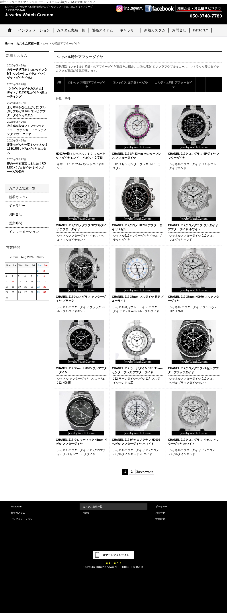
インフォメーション (24, 232)
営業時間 (15, 223)
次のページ (144, 471)
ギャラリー (17, 205)
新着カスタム (19, 197)
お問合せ (15, 214)
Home (86, 512)
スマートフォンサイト (116, 555)
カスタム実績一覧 (22, 188)
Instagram (16, 506)
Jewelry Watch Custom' (30, 14)
